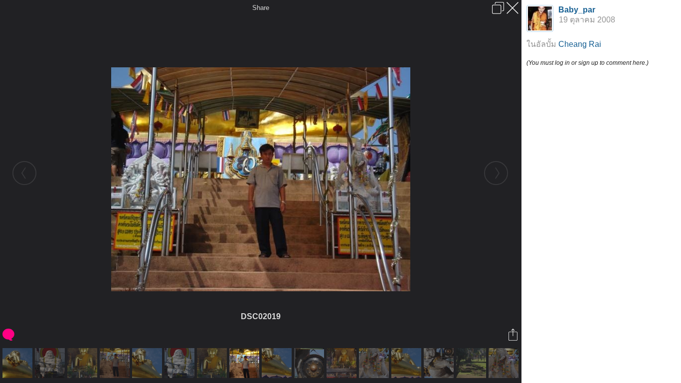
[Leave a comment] (9, 334)
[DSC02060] (213, 363)
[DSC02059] (83, 363)
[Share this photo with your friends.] (513, 334)
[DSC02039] (310, 363)
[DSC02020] (375, 363)
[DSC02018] (116, 363)
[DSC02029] (278, 363)
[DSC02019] (245, 363)
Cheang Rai (579, 44)
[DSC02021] (505, 363)
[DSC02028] (148, 363)
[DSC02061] (343, 363)
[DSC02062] (472, 363)
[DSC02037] (51, 363)
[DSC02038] (181, 363)
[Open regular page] (498, 8)
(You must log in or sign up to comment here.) (587, 62)
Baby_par (576, 9)
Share (260, 7)
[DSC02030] (407, 363)
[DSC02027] (18, 363)
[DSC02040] (440, 363)
